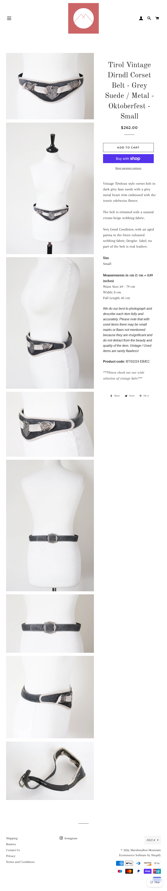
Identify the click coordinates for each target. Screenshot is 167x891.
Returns (11, 844)
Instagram (70, 838)
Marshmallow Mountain (146, 850)
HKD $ (151, 840)
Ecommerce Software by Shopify (140, 855)
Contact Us (13, 850)
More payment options (128, 168)
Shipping (12, 838)
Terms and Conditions (20, 862)
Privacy (10, 856)
